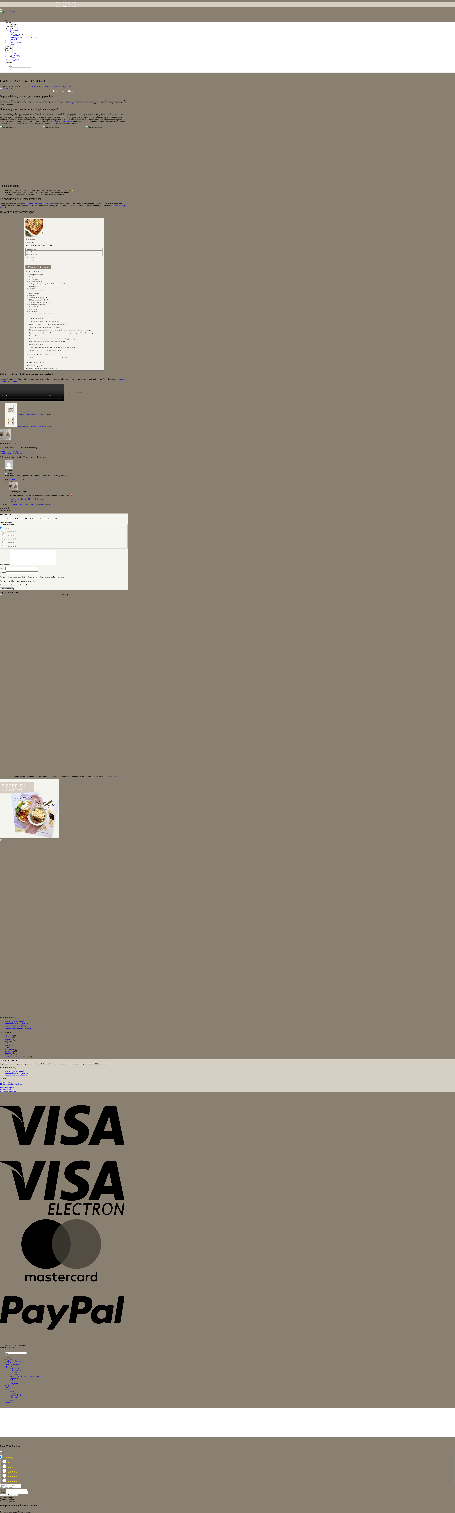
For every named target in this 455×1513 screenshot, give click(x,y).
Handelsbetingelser (7, 1160)
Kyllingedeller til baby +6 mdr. (16, 1099)
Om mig (8, 1459)
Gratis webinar (12, 1437)
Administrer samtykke (8, 1163)
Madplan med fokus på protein (16, 1097)
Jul (6, 1119)
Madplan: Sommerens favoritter (16, 1095)
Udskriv (72, 92)
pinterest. (13, 453)
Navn (2, 640)
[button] (8, 21)
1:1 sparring (11, 1431)
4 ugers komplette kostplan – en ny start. (39, 204)
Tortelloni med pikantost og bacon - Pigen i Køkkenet (32, 577)
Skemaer (13, 57)
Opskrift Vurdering (7, 595)
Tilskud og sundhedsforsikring (11, 1156)
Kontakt (8, 63)
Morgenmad (14, 32)
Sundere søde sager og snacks (23, 37)
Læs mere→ (114, 848)
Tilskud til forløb (13, 1433)
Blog (6, 1114)
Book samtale (5, 1154)
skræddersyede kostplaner (61, 121)
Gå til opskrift (59, 92)
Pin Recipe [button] (45, 339)
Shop (7, 1461)
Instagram (122, 451)
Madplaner (9, 1121)
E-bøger (12, 54)
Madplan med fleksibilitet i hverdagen (19, 1101)
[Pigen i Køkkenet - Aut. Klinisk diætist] (7, 11)
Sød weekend (15, 43)
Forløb (8, 23)
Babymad (13, 44)
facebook (3, 453)
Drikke (12, 41)
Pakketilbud (14, 55)
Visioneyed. (11, 1419)
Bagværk (13, 39)
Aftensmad (14, 35)
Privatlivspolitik (5, 1161)
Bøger (12, 1463)
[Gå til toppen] (1, 1421)
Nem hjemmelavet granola (15, 1093)
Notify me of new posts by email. (15, 657)
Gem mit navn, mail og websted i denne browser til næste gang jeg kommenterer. (33, 649)
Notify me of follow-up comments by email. (19, 653)
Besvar (8, 553)
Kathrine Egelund (61, 86)
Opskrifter (8, 1125)
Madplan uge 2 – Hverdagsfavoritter (13, 525)
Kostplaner (14, 59)
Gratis (12, 61)
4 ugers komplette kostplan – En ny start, (70, 103)
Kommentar (5, 637)
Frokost (12, 34)
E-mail (3, 645)
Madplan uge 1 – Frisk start (10, 523)
